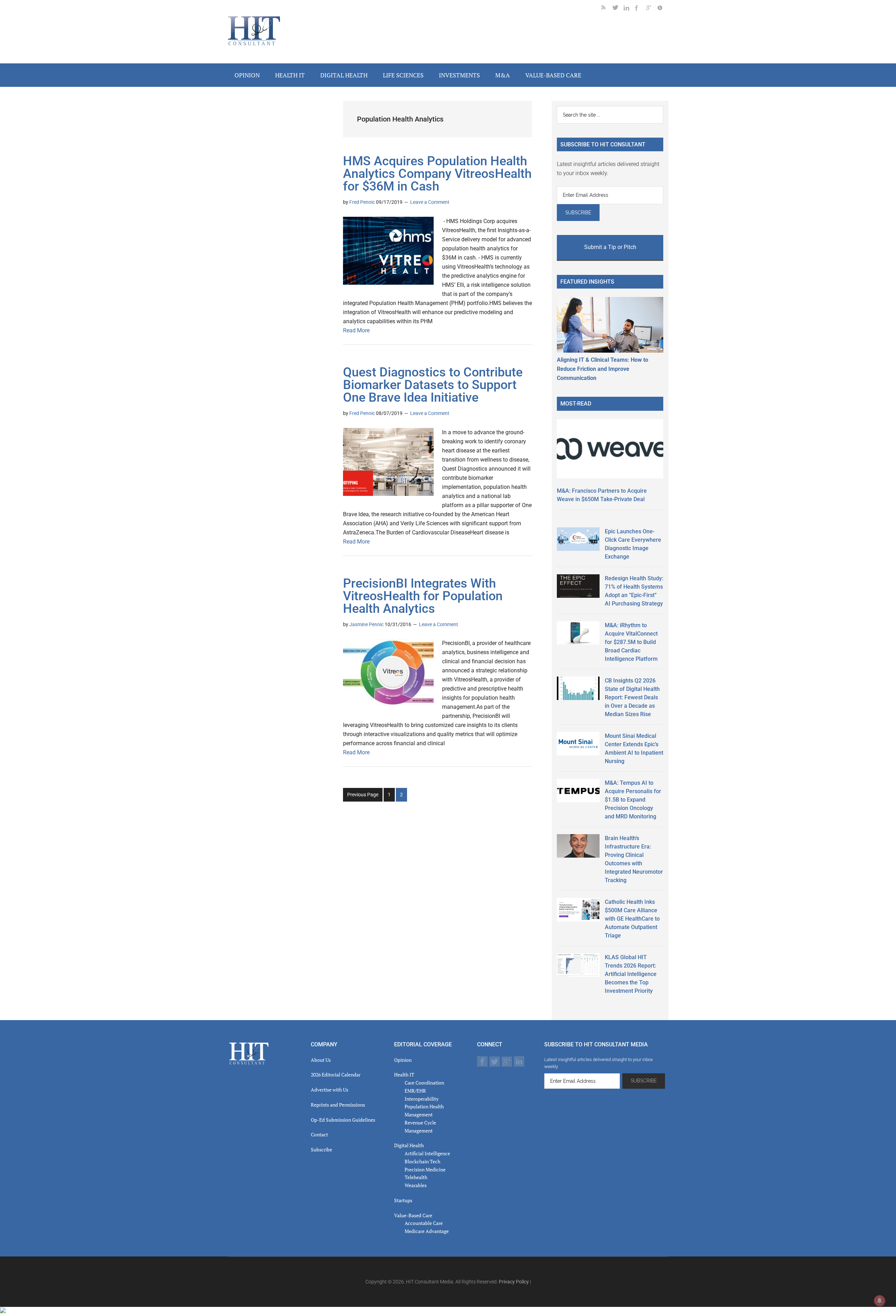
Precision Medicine (425, 1169)
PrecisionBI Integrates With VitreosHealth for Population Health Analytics (423, 596)
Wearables (416, 1185)
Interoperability (422, 1098)
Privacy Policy (514, 1281)
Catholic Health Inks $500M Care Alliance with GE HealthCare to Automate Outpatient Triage (632, 919)
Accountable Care (424, 1223)
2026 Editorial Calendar (335, 1074)
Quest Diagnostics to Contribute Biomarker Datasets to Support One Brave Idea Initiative (433, 385)
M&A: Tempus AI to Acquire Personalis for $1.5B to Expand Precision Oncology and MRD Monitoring (633, 800)
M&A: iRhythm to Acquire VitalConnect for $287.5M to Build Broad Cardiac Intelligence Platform (631, 642)
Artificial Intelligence (427, 1153)
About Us (321, 1060)
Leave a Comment (429, 202)
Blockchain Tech (422, 1161)
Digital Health (409, 1145)
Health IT (404, 1074)
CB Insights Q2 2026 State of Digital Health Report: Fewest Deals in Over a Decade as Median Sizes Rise (632, 697)
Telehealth (416, 1177)
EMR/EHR (415, 1090)
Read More (356, 330)
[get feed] (606, 9)
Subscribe (321, 1149)
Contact (319, 1134)
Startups (403, 1200)
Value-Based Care (413, 1215)
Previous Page (362, 794)
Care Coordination (424, 1082)
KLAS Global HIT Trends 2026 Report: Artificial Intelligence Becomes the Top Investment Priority (631, 974)
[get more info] (662, 9)
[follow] (618, 9)
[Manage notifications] (879, 1300)
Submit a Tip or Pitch (610, 247)
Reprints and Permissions (338, 1104)
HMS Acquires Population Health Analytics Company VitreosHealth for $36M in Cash (437, 174)
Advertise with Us (329, 1089)
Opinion (403, 1060)
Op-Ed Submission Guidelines (343, 1119)
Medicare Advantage (427, 1231)
